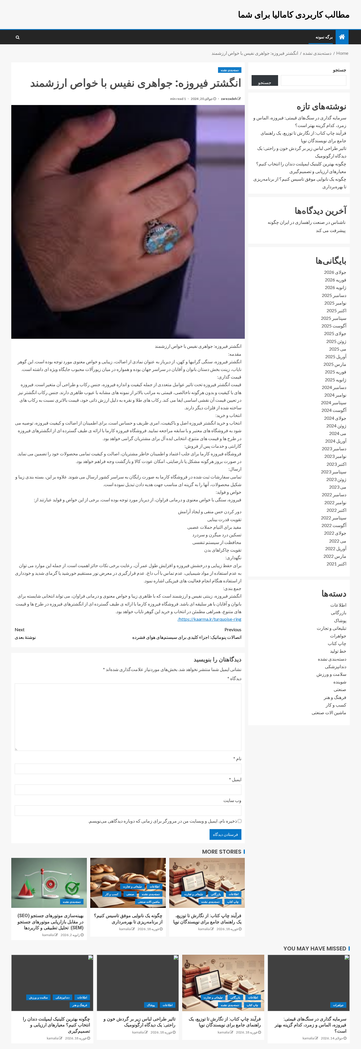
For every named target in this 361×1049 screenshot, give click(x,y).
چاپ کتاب (233, 901)
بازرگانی (216, 894)
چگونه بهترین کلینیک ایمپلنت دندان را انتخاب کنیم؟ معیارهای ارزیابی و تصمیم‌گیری (56, 1025)
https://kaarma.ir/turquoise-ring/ (209, 619)
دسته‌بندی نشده (230, 70)
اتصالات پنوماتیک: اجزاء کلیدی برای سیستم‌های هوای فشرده (186, 633)
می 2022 (337, 540)
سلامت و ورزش (331, 674)
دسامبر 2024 (334, 387)
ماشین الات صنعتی (149, 901)
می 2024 (337, 433)
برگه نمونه (324, 37)
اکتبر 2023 (336, 464)
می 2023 (337, 486)
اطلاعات (234, 894)
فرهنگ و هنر (335, 697)
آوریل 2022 (335, 548)
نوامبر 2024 (335, 394)
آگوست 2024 (334, 410)
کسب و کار (111, 894)
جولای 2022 (335, 533)
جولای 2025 (335, 333)
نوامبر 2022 (335, 502)
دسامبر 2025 (334, 295)
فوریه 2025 (335, 371)
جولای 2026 (335, 272)
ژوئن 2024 (336, 425)
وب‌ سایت (232, 800)
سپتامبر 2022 (333, 517)
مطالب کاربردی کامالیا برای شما (294, 14)
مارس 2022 (334, 556)
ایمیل (235, 779)
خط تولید (338, 651)
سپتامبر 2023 (333, 471)
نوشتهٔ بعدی (25, 633)
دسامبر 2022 (334, 494)
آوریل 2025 (335, 356)
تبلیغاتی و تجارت (193, 894)
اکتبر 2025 (336, 310)
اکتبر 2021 (336, 563)
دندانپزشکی (335, 666)
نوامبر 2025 (335, 302)
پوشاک (340, 620)
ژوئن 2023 (336, 479)
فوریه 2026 (335, 279)
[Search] (17, 37)
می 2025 (337, 348)
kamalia (204, 929)
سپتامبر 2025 (333, 318)
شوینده (339, 681)
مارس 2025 (334, 364)
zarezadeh (228, 99)
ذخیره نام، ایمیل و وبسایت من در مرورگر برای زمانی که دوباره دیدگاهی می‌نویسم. (162, 820)
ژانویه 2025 (335, 379)
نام (237, 758)
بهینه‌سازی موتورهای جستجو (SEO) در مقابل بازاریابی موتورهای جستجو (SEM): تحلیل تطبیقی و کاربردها (50, 921)
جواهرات (338, 635)
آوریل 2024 (335, 440)
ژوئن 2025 (336, 341)
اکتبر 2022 (336, 510)
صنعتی (130, 894)
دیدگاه (234, 678)
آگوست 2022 (334, 525)
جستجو (339, 69)
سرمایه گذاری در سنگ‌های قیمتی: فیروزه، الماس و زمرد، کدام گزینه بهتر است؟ (310, 1025)
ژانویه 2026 (335, 287)
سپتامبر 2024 (333, 402)
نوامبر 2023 (335, 456)
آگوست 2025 (334, 325)
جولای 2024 (335, 417)
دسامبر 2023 (334, 448)
